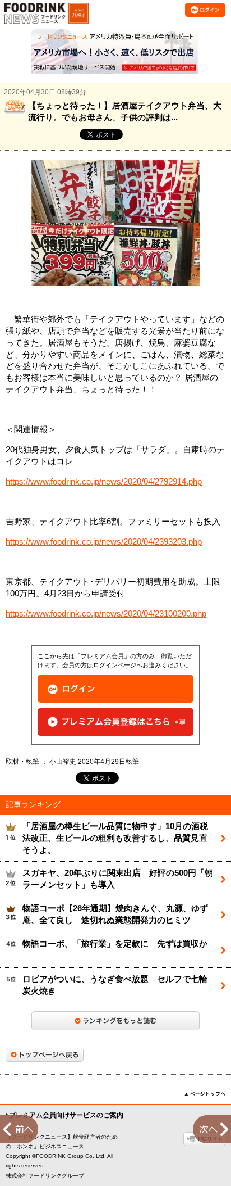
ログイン (115, 689)
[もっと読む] (115, 1020)
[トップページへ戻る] (45, 1055)
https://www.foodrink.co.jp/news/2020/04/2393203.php (104, 541)
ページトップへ (204, 1094)
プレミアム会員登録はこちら (115, 722)
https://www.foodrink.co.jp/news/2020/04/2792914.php (104, 481)
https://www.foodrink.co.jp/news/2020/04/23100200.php (106, 613)
